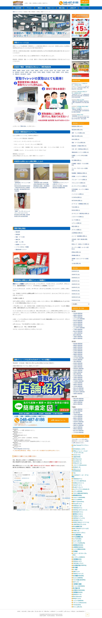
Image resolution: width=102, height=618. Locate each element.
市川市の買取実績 (77, 416)
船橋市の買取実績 (77, 418)
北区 (55, 70)
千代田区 (48, 72)
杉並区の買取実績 (77, 363)
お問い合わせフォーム (58, 420)
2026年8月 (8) (75, 271)
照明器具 (18, 234)
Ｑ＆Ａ (84, 8)
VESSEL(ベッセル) (78, 516)
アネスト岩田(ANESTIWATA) (80, 493)
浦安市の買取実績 (77, 423)
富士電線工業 (76, 588)
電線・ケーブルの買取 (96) (78, 142)
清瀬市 (29, 74)
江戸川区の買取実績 (78, 358)
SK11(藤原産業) (77, 534)
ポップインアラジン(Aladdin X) (81, 489)
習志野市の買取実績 (78, 421)
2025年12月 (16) (76, 297)
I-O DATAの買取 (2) (77, 197)
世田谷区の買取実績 (78, 368)
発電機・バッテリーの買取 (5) (79, 176)
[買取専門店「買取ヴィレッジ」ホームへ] (18, 5)
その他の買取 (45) (76, 263)
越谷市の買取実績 (77, 338)
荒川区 (51, 70)
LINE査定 (85, 4)
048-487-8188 (29, 420)
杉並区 (59, 70)
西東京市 (17, 74)
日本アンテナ (76, 571)
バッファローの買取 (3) (78, 194)
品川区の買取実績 (77, 350)
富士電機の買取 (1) (76, 160)
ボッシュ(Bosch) (77, 606)
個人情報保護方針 (80, 611)
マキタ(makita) (77, 604)
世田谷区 (17, 72)
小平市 (62, 72)
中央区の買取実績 (77, 382)
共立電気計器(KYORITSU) (79, 565)
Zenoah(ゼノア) (77, 461)
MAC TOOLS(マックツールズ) (80, 528)
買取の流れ (62, 8)
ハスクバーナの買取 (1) (78, 216)
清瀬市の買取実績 (77, 393)
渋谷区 (63, 70)
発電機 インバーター (21, 244)
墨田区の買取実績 (77, 384)
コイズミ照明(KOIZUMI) (79, 549)
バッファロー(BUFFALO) (79, 480)
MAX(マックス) (77, 598)
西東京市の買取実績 (78, 390)
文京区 (34, 72)
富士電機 (75, 567)
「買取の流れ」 (23, 126)
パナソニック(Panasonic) (79, 602)
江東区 (32, 70)
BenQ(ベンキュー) (77, 487)
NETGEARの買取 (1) (77, 200)
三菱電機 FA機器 (77, 584)
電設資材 (18, 232)
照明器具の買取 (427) (77, 126)
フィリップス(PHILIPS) (79, 543)
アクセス (29, 8)
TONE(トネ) (76, 530)
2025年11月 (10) (76, 300)
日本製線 (75, 551)
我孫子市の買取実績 (78, 425)
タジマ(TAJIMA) (77, 538)
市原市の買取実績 (77, 420)
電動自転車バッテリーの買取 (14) (80, 152)
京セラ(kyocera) (77, 459)
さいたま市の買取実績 (79, 318)
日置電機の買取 (80, 106)
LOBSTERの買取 (80, 91)
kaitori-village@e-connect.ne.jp (21, 448)
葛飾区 (36, 70)
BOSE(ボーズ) (76, 467)
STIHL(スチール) (77, 463)
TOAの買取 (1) (75, 207)
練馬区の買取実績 (77, 345)
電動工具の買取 (80, 99)
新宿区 (23, 70)
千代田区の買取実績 (78, 381)
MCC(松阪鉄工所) (77, 526)
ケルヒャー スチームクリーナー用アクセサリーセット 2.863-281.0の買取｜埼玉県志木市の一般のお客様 (80, 88)
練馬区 (14, 70)
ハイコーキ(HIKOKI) (78, 600)
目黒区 (26, 72)
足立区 (22, 72)
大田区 (41, 70)
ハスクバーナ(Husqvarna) (79, 465)
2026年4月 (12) (76, 284)
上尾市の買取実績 (77, 333)
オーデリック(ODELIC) (79, 557)
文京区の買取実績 (77, 375)
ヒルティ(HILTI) (77, 541)
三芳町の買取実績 (77, 329)
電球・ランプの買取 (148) (78, 133)
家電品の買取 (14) (76, 252)
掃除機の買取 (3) (76, 255)
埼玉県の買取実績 (77, 313)
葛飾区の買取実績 (77, 354)
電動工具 (18, 239)
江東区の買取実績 (77, 352)
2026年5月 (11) (75, 281)
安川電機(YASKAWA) (78, 575)
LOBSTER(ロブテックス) (79, 524)
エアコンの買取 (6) (76, 223)
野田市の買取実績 (77, 428)
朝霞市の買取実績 (77, 315)
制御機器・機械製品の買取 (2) (79, 173)
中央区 (53, 72)
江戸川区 (46, 70)
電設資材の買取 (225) (77, 129)
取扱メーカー (51, 8)
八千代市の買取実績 (78, 432)
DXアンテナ (76, 582)
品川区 (27, 70)
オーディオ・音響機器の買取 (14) (80, 203)
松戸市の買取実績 (77, 411)
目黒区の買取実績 (77, 372)
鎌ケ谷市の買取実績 (78, 430)
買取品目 (40, 8)
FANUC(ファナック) (78, 573)
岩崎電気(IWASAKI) (78, 545)
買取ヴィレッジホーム (17, 11)
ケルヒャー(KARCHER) (79, 497)
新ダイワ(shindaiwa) (78, 501)
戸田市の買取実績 (77, 317)
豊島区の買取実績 (77, 379)
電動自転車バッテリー (21, 249)
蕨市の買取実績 (77, 335)
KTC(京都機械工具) (78, 536)
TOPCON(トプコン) (78, 563)
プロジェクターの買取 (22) (78, 182)
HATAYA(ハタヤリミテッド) (80, 509)
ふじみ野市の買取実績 (79, 327)
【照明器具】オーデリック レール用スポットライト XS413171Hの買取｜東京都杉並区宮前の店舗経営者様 (61, 176)
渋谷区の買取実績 (77, 365)
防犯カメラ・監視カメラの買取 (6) (80, 244)
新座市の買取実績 (77, 324)
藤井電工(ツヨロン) (78, 514)
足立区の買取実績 (77, 370)
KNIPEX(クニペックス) (79, 518)
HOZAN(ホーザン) (77, 520)
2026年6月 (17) (76, 277)
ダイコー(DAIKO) (77, 499)
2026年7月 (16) (76, 274)
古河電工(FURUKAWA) (79, 590)
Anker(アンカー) (77, 485)
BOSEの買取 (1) (76, 210)
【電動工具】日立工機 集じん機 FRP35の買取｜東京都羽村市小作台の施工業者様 (80, 102)
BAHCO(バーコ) (77, 594)
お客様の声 (73, 8)
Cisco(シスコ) (76, 454)
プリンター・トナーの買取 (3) (79, 179)
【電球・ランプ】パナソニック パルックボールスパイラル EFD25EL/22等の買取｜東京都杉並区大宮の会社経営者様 (22, 205)
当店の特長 (18, 8)
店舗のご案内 (31, 611)
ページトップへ (87, 614)
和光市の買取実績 (77, 320)
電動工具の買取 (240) (77, 136)
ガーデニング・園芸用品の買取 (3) (80, 213)
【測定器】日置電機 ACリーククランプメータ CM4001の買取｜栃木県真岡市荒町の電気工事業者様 (80, 111)
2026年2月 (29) (76, 290)
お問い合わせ (85, 1)
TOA (74, 473)
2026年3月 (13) (76, 287)
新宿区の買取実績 (77, 349)
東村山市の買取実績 (78, 388)
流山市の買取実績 (77, 427)
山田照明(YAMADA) (78, 547)
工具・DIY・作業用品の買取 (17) (80, 149)
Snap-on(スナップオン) (79, 532)
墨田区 (58, 72)
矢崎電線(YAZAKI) (77, 592)
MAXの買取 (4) (75, 139)
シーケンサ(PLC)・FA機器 (22, 247)
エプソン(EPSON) (77, 491)
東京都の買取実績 (77, 343)
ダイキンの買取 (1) (76, 229)
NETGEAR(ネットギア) (79, 449)
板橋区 (19, 70)
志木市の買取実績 (77, 322)
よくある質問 (60, 611)
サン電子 (75, 569)
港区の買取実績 (77, 374)
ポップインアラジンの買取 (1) (79, 186)
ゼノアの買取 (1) (76, 220)
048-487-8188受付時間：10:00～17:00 (69, 3)
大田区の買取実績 (77, 356)
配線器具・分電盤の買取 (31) (79, 145)
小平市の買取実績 (77, 386)
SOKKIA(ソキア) (77, 561)
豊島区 (43, 72)
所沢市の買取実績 (77, 326)
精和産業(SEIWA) (77, 495)
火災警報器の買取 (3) (77, 233)
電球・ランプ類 (19, 242)
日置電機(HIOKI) (77, 559)
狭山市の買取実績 (77, 331)
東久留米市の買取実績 (79, 391)
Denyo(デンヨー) (77, 503)
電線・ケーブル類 (20, 237)
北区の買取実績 (77, 361)
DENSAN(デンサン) (78, 512)
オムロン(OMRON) (78, 577)
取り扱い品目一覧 (39, 611)
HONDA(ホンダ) (77, 505)
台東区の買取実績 (77, 366)
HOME (18, 611)
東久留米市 (23, 74)
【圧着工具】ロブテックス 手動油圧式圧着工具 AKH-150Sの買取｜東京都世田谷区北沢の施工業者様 (80, 96)
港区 (30, 72)
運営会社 (73, 611)
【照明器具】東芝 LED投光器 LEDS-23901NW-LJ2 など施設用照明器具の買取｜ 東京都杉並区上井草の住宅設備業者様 (41, 176)
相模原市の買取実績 (78, 400)
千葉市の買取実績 (77, 414)
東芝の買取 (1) (75, 226)
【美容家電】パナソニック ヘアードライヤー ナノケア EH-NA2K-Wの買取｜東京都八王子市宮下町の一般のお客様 (80, 117)
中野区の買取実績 (77, 377)
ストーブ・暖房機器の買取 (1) (79, 236)
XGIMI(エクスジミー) (78, 483)
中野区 (39, 72)
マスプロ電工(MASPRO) (79, 579)
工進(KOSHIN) (76, 456)
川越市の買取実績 (77, 336)
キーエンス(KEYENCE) (79, 586)
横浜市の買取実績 (77, 404)
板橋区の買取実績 (77, 347)
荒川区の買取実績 (77, 359)
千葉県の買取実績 (77, 409)
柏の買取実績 (76, 412)
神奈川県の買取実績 (78, 398)
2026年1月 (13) (76, 294)
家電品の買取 (80, 114)
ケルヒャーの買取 (81, 83)
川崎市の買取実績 (77, 402)
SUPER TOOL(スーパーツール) (81, 522)
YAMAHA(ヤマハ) (77, 478)
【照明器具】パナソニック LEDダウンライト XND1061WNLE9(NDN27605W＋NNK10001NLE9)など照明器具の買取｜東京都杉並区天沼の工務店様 (22, 178)
